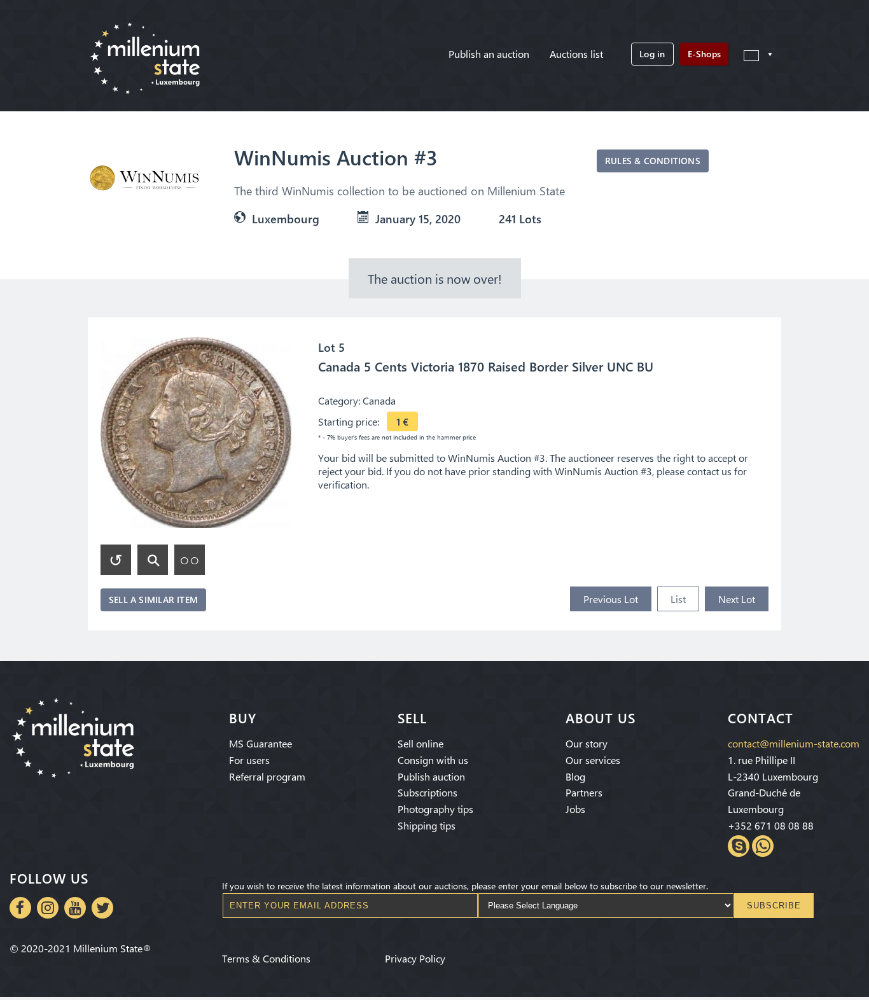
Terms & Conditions (266, 958)
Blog (575, 776)
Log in (652, 54)
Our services (593, 760)
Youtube (75, 908)
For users (249, 760)
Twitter (102, 908)
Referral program (267, 776)
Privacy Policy (415, 958)
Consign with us (433, 760)
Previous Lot (610, 599)
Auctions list (576, 53)
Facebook (20, 908)
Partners (584, 792)
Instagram (48, 908)
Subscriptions (427, 792)
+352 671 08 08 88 (771, 825)
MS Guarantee (260, 743)
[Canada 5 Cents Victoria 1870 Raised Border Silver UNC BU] (196, 432)
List (678, 599)
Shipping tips (426, 825)
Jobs (575, 809)
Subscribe (774, 905)
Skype (738, 846)
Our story (587, 743)
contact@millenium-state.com (793, 743)
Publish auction (431, 776)
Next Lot (736, 599)
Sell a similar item (153, 600)
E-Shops (704, 54)
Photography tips (435, 809)
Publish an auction (488, 53)
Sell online (420, 743)
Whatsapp (763, 846)
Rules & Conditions (652, 161)
